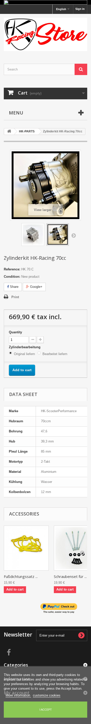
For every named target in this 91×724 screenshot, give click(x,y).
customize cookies (46, 695)
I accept (45, 709)
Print (15, 297)
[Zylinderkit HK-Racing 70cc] (33, 234)
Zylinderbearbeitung (25, 347)
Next (73, 235)
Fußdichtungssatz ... (21, 576)
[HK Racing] (45, 34)
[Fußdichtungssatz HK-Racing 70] (26, 548)
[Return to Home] (9, 131)
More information (18, 695)
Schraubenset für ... (70, 576)
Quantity (15, 332)
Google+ (35, 287)
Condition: (12, 276)
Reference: (12, 269)
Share (13, 287)
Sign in (80, 8)
